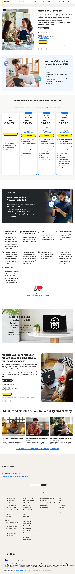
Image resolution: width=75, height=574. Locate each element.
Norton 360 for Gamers (11, 507)
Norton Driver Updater (10, 528)
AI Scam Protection (28, 498)
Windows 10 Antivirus (28, 500)
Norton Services (44, 496)
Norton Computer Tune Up (47, 498)
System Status (48, 570)
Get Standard (28, 135)
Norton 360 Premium (10, 502)
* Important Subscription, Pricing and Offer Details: (15, 476)
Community (62, 502)
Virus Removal (27, 507)
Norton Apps (62, 505)
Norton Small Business (10, 531)
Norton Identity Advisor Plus (12, 509)
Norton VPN (8, 512)
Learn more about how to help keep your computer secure (37, 449)
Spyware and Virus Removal (47, 502)
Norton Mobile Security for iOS (11, 523)
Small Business (22, 1)
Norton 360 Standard (10, 498)
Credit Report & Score (29, 530)
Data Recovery (27, 537)
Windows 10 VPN (27, 521)
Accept (17, 570)
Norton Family (8, 516)
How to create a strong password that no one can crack (36, 439)
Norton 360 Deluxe (9, 500)
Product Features (28, 493)
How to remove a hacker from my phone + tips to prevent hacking (61, 439)
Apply (43, 484)
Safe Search (26, 516)
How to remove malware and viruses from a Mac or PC (12, 439)
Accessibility (41, 570)
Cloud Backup (26, 512)
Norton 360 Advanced (10, 505)
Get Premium (43, 42)
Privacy (25, 570)
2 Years (46, 28)
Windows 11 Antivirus (28, 502)
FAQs (49, 1)
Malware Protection (28, 509)
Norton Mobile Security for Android (11, 519)
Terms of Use (35, 570)
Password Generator (28, 535)
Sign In (60, 512)
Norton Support (44, 505)
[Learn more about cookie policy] (14, 570)
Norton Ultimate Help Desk (47, 500)
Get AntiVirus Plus (10, 134)
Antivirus (25, 496)
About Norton (62, 496)
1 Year (41, 28)
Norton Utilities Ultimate (11, 526)
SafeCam (25, 519)
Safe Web (25, 514)
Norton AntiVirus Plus (10, 496)
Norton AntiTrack (9, 514)
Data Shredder (27, 539)
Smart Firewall (27, 523)
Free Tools (61, 509)
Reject (21, 570)
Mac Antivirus (26, 505)
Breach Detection (27, 528)
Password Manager (28, 532)
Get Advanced (64, 135)
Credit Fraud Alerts (28, 542)
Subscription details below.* (43, 38)
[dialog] (13, 570)
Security (29, 570)
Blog (60, 498)
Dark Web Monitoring (28, 526)
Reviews (61, 500)
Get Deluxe (46, 135)
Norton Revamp (9, 535)
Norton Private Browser (11, 533)
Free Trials (61, 507)
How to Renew (44, 507)
